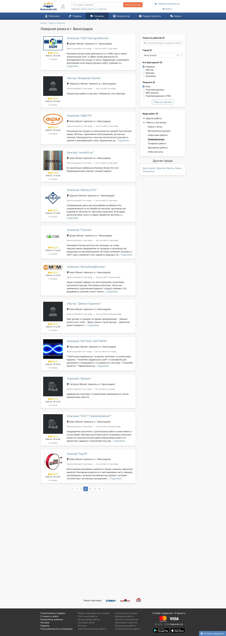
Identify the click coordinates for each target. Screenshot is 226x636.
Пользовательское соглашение (56, 629)
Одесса (170, 168)
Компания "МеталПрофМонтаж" (86, 266)
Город (146, 50)
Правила (44, 625)
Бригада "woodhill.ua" (80, 152)
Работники (54, 16)
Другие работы (154, 118)
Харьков (160, 168)
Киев (145, 168)
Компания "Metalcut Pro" (82, 189)
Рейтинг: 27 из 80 (53, 176)
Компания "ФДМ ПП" (79, 115)
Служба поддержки (214, 633)
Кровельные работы (125, 625)
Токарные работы (157, 143)
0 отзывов (53, 59)
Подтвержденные (155, 89)
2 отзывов (53, 330)
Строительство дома (126, 613)
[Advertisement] (88, 565)
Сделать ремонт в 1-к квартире (93, 9)
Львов (178, 168)
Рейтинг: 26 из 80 (53, 364)
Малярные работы (124, 616)
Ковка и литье (155, 126)
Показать (148, 82)
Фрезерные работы (158, 147)
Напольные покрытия (126, 622)
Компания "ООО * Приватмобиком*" (89, 416)
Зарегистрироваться (169, 3)
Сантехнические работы (127, 629)
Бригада (150, 73)
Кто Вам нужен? (151, 62)
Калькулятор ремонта (51, 619)
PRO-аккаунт (152, 92)
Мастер (150, 69)
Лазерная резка (156, 139)
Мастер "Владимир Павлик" (84, 78)
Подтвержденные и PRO (158, 96)
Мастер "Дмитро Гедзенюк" (84, 303)
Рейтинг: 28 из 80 (53, 56)
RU (63, 7)
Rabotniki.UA (176, 624)
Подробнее (72, 66)
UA (63, 5)
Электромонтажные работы (92, 629)
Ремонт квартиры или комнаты (94, 613)
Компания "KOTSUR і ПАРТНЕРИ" (87, 341)
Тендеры (76, 16)
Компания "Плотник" (79, 229)
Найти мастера (133, 4)
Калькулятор (123, 16)
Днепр (152, 168)
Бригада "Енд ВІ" (77, 453)
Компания (151, 76)
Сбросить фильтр (163, 102)
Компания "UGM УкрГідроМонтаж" (88, 38)
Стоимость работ (49, 616)
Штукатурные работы (89, 619)
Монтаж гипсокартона (126, 619)
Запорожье (148, 171)
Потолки (82, 625)
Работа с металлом (156, 122)
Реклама (44, 622)
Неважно (150, 66)
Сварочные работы (158, 135)
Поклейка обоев (86, 622)
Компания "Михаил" (79, 378)
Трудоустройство (152, 16)
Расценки (99, 16)
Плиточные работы (87, 616)
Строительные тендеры (52, 613)
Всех (148, 86)
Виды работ (149, 113)
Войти (169, 9)
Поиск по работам (152, 38)
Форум (177, 16)
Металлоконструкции (159, 131)
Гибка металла (155, 151)
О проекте (180, 613)
